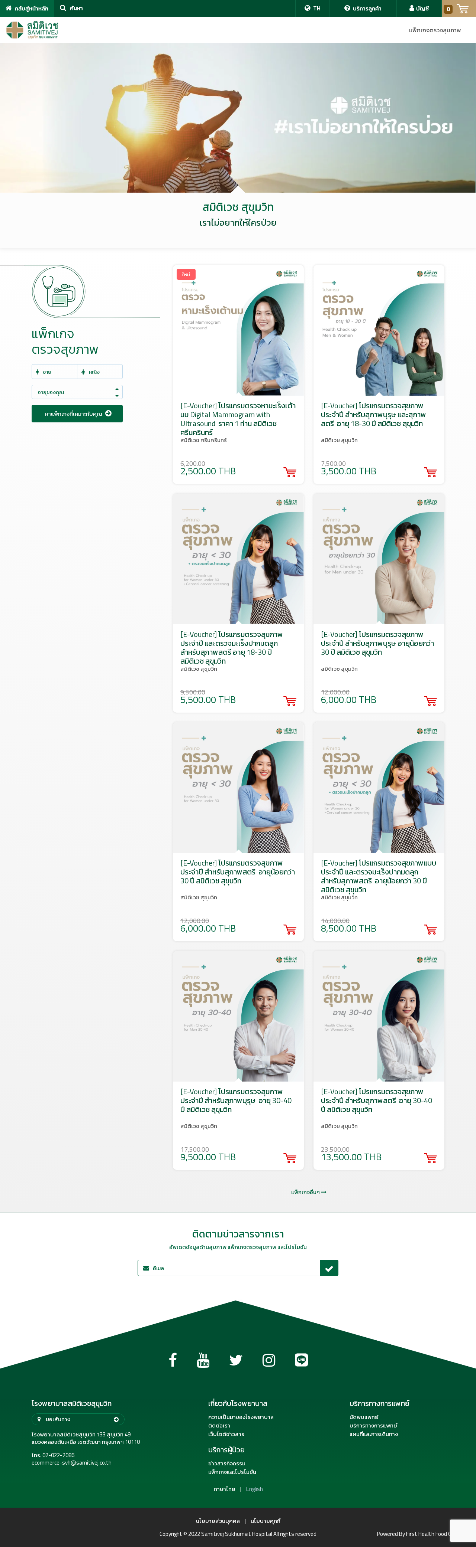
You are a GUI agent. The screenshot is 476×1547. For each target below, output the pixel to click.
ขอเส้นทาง (57, 1419)
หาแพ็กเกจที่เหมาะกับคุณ (74, 413)
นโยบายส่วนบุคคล (218, 1521)
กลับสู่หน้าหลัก (31, 8)
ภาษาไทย (224, 1489)
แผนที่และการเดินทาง (374, 1434)
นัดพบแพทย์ (364, 1417)
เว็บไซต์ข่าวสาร (226, 1434)
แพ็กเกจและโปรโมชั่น (232, 1472)
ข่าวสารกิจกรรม (226, 1463)
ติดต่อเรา (219, 1425)
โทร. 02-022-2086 (53, 1455)
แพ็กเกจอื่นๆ (306, 1192)
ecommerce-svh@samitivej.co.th (72, 1462)
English (254, 1489)
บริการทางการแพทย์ (373, 1425)
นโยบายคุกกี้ (265, 1521)
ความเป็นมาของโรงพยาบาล (241, 1417)
